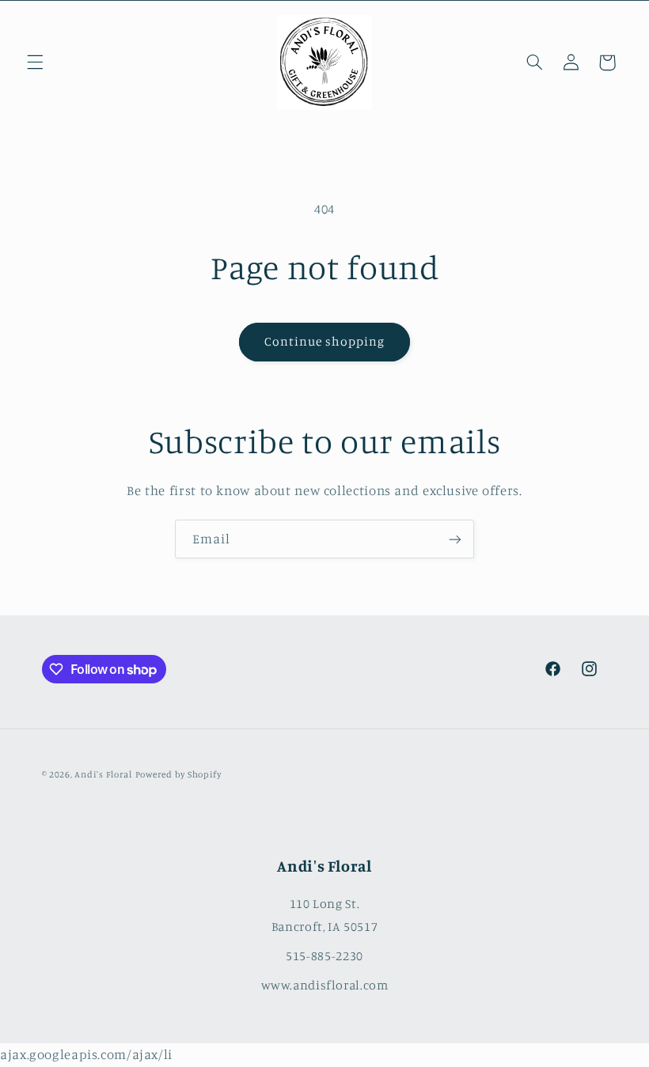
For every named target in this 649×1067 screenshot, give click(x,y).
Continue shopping (324, 341)
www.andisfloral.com (325, 985)
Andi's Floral (103, 774)
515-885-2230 (324, 955)
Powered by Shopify (178, 774)
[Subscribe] (455, 539)
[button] (35, 62)
